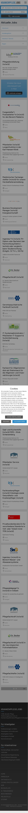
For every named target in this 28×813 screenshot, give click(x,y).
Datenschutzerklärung (6, 412)
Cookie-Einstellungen (14, 417)
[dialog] (14, 405)
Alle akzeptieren (19, 421)
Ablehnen (6, 421)
